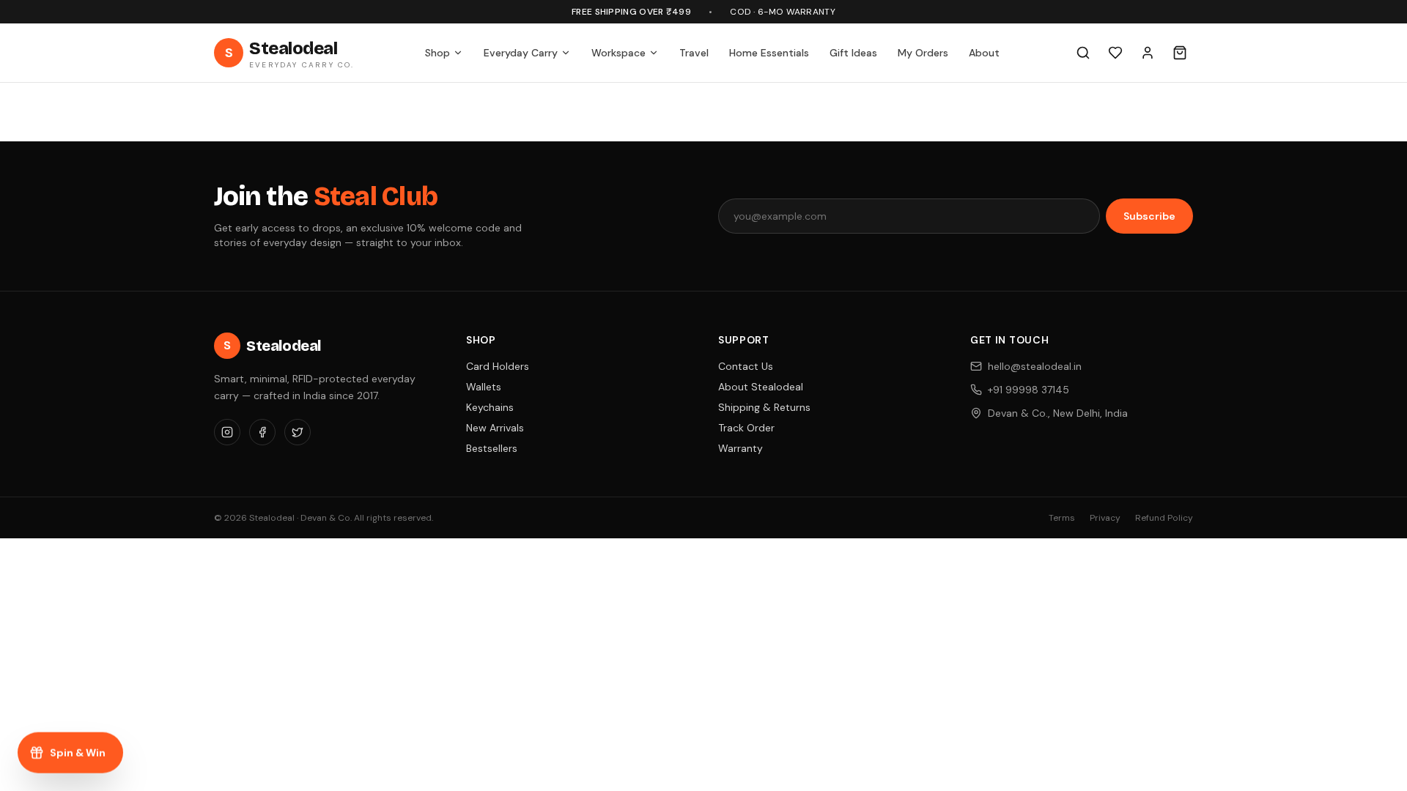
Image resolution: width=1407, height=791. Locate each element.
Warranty (740, 448)
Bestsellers (491, 448)
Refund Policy (1164, 518)
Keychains (490, 407)
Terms (1062, 518)
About (984, 52)
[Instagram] (227, 432)
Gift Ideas (853, 52)
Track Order (746, 427)
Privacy (1105, 518)
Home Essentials (769, 52)
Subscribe (1149, 216)
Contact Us (745, 366)
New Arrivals (495, 427)
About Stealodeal (760, 386)
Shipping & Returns (764, 407)
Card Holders (497, 366)
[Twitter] (297, 432)
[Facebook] (262, 432)
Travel (694, 52)
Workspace (618, 52)
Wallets (483, 386)
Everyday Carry (521, 52)
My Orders (923, 52)
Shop (437, 52)
